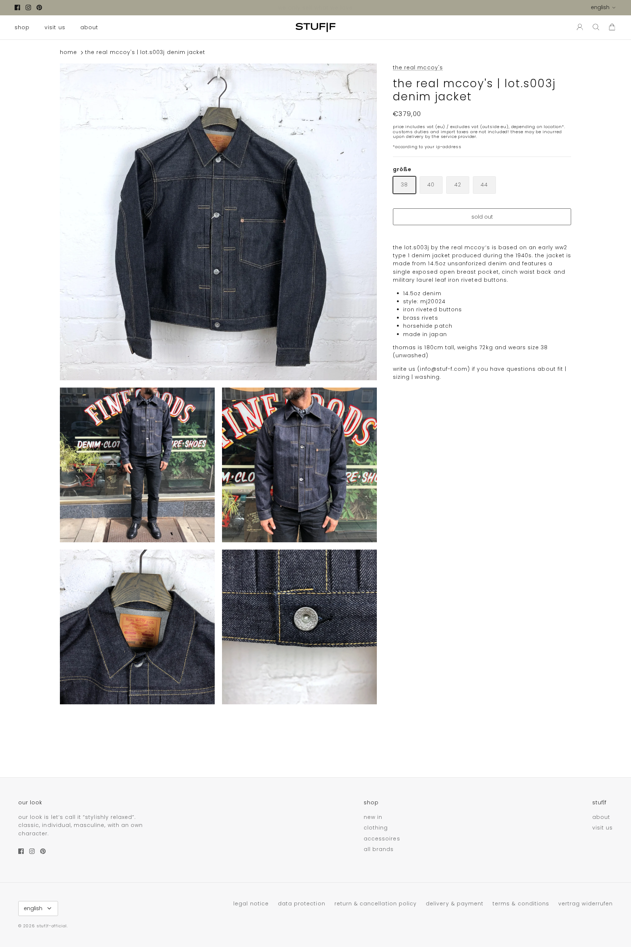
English (600, 7)
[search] (596, 27)
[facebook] (17, 7)
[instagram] (28, 7)
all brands (379, 849)
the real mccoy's (418, 67)
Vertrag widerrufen (585, 903)
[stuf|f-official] (315, 27)
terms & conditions (521, 903)
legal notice (251, 903)
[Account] (578, 27)
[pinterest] (39, 7)
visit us (55, 27)
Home (68, 52)
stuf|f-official (52, 926)
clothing (376, 827)
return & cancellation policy (375, 903)
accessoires (382, 838)
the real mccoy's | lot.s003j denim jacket (145, 52)
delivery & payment (454, 903)
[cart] (612, 27)
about (89, 27)
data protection (301, 903)
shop (22, 27)
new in (373, 817)
